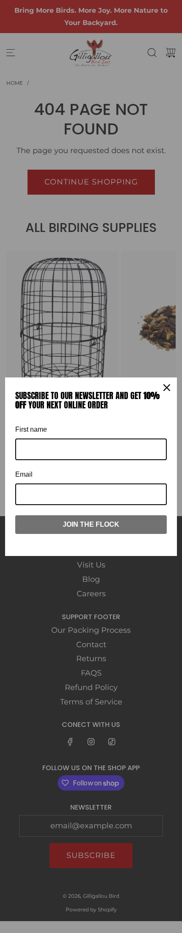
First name (31, 429)
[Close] (167, 387)
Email (24, 474)
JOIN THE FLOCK (91, 524)
